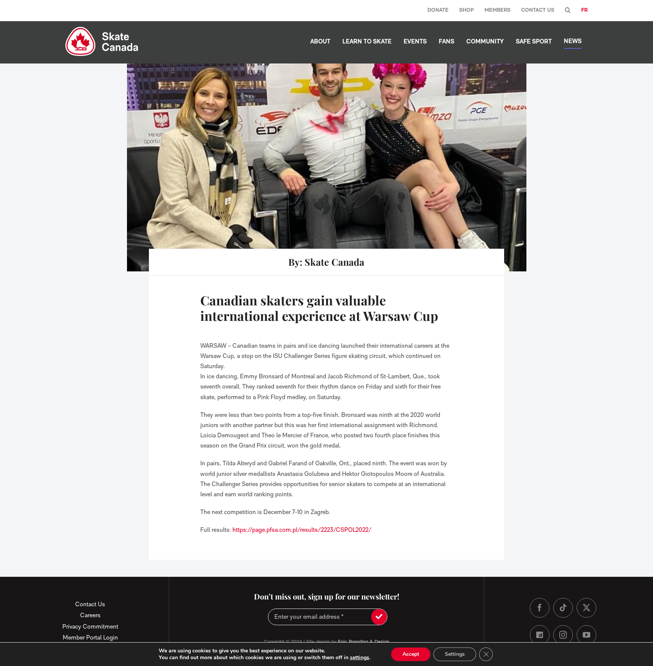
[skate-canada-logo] (101, 29)
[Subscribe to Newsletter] (379, 617)
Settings (455, 654)
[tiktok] (563, 608)
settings (359, 657)
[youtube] (586, 635)
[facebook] (539, 608)
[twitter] (586, 608)
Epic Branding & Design (363, 641)
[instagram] (563, 635)
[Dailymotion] (539, 635)
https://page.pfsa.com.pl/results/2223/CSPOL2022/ (301, 529)
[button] (568, 10)
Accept (410, 654)
